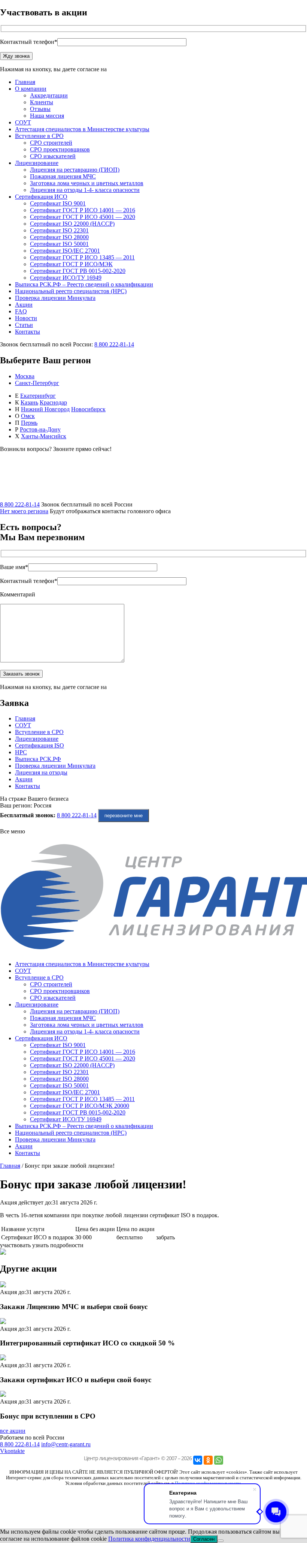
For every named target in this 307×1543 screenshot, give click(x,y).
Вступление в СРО (39, 136)
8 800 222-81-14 (114, 344)
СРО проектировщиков (60, 149)
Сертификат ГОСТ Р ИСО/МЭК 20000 (79, 1106)
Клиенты (41, 102)
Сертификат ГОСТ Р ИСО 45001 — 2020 (82, 217)
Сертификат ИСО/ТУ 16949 (65, 277)
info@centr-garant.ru (66, 1444)
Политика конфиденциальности (149, 1539)
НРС (21, 752)
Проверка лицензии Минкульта (55, 298)
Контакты (27, 331)
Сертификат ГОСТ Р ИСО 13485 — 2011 (82, 257)
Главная (25, 82)
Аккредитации (49, 95)
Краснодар (53, 402)
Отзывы (40, 109)
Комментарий (17, 594)
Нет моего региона (24, 511)
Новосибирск (88, 409)
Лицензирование (36, 163)
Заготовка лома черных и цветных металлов (86, 183)
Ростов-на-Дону (40, 429)
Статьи (24, 325)
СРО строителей (51, 142)
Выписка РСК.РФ (38, 759)
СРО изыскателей (53, 156)
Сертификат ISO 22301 (59, 230)
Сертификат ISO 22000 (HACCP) (72, 223)
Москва (24, 376)
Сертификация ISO (39, 745)
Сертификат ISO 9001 (58, 203)
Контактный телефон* (28, 42)
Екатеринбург (38, 395)
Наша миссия (47, 115)
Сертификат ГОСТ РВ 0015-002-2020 (77, 271)
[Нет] (221, 1541)
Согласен (204, 1539)
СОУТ (23, 122)
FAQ (21, 311)
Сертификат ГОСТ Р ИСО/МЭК (71, 264)
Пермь (29, 422)
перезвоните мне (123, 815)
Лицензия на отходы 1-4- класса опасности (85, 190)
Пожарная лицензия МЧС (63, 176)
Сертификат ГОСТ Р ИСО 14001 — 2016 (82, 210)
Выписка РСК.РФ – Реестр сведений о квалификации (84, 284)
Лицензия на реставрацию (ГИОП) (74, 169)
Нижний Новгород (45, 409)
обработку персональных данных (151, 69)
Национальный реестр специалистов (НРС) (71, 291)
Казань (29, 402)
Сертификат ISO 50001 (59, 244)
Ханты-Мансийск (43, 436)
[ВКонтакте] (197, 1460)
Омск (28, 416)
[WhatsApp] (218, 1460)
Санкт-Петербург (37, 383)
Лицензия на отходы (41, 772)
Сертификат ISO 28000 (59, 237)
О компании (30, 88)
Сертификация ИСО (41, 196)
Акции (24, 304)
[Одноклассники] (208, 1460)
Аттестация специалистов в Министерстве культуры (82, 129)
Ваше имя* (14, 567)
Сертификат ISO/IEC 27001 (65, 250)
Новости (26, 318)
